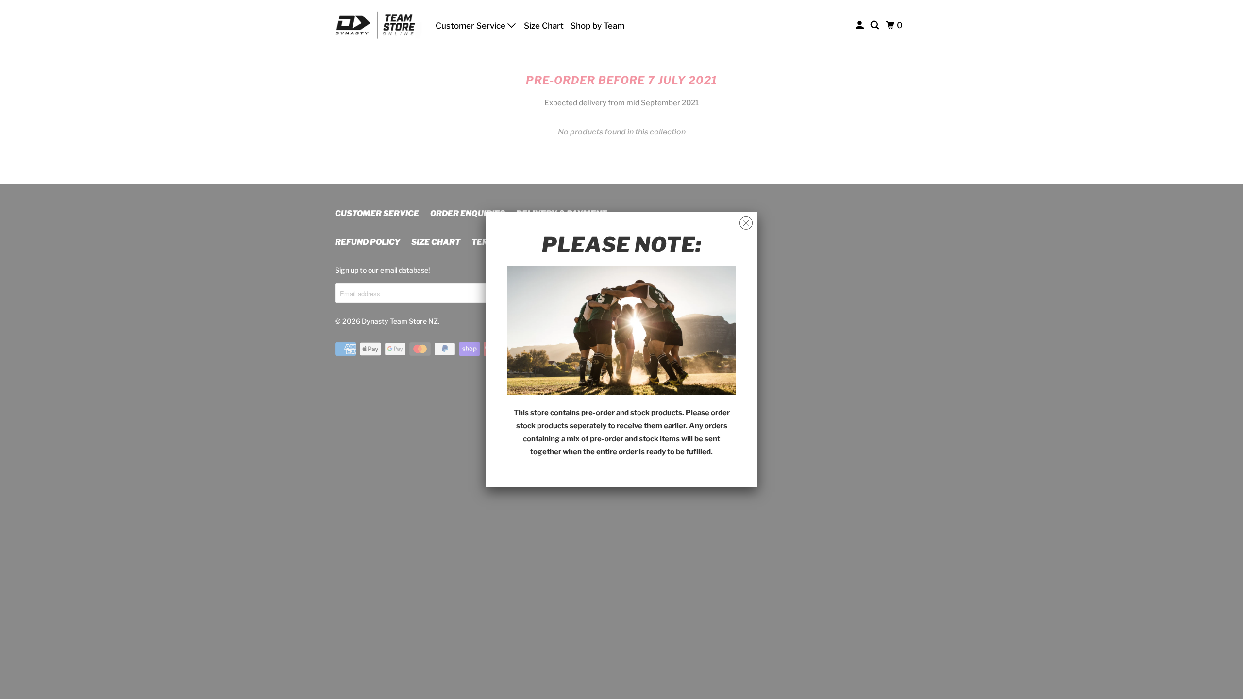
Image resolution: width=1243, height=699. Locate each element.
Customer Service (471, 26)
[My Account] (860, 25)
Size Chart (544, 26)
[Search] (875, 25)
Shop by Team (597, 26)
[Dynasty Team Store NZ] (378, 25)
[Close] (746, 223)
